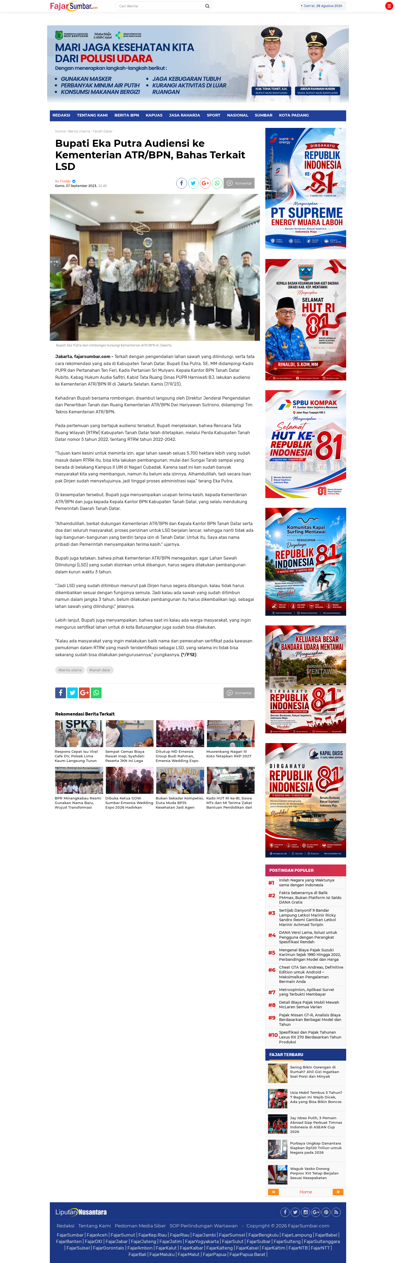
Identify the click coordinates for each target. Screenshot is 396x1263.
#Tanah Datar (99, 670)
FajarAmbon (139, 1248)
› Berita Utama (78, 131)
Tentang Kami (94, 1225)
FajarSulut (233, 1241)
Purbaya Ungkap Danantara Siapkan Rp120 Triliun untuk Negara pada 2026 (316, 1148)
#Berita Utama (70, 670)
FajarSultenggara (322, 1241)
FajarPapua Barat (247, 1254)
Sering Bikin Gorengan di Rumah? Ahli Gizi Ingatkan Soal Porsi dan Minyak (314, 1071)
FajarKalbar (191, 1248)
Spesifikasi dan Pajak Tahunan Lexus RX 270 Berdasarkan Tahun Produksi (310, 1037)
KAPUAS (154, 115)
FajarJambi (204, 1235)
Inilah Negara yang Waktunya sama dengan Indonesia (306, 882)
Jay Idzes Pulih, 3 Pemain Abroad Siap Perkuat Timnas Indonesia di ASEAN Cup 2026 (316, 1125)
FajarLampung (297, 1235)
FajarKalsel (247, 1248)
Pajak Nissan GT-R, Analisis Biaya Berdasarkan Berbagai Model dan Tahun (310, 1020)
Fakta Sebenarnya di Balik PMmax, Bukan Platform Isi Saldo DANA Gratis (310, 897)
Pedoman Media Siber (140, 1225)
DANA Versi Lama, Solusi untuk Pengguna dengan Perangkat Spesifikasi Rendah (308, 937)
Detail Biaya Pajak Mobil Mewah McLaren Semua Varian (309, 1004)
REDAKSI (61, 115)
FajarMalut (189, 1254)
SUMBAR (263, 115)
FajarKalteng (219, 1248)
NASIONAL (237, 115)
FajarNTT (320, 1248)
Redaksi (66, 1225)
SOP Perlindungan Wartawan (204, 1225)
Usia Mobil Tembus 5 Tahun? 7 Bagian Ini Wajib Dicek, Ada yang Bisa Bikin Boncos (316, 1097)
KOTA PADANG (294, 115)
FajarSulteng (287, 1241)
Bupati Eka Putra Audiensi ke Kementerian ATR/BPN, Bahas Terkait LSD (150, 154)
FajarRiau (179, 1235)
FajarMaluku (162, 1254)
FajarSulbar (258, 1241)
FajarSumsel (232, 1235)
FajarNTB (298, 1248)
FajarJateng (143, 1241)
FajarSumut (123, 1235)
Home (60, 131)
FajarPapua (214, 1254)
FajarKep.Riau (152, 1235)
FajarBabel (326, 1235)
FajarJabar (117, 1241)
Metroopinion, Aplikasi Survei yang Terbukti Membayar (306, 992)
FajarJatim (170, 1241)
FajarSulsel (78, 1248)
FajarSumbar (70, 1235)
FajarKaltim (273, 1248)
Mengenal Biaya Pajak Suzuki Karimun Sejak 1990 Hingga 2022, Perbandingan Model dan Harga (310, 955)
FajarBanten (69, 1241)
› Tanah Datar (102, 131)
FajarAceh (97, 1235)
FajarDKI (93, 1241)
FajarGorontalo (108, 1248)
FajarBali (137, 1254)
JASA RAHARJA (184, 115)
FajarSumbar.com (308, 1225)
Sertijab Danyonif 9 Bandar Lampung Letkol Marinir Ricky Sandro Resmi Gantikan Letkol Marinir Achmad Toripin (307, 917)
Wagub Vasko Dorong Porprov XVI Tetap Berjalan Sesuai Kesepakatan (314, 1173)
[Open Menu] (389, 6)
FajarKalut (166, 1248)
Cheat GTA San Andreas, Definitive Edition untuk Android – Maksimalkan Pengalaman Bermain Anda (311, 974)
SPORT (213, 115)
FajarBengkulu (263, 1235)
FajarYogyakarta (202, 1241)
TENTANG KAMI (92, 115)
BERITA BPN (126, 115)
